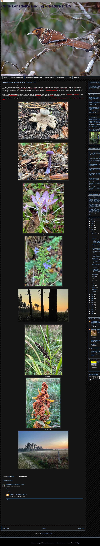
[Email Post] (17, 476)
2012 (92, 311)
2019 (92, 296)
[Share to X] (23, 476)
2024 (92, 225)
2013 (92, 309)
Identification (61, 77)
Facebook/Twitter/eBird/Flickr (34, 77)
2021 (92, 232)
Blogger (78, 543)
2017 (92, 300)
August (94, 276)
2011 (92, 313)
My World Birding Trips (17, 77)
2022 (92, 229)
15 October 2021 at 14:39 (20, 494)
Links (69, 77)
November (95, 236)
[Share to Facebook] (24, 476)
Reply (7, 488)
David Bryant (9, 484)
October (94, 238)
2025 (92, 223)
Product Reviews (49, 77)
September (95, 274)
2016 (92, 302)
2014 (92, 307)
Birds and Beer (95, 360)
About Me (76, 77)
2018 (92, 298)
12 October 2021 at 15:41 (18, 484)
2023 (92, 227)
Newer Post (5, 528)
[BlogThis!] (21, 476)
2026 (92, 221)
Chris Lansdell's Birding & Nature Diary (36, 6)
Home (5, 77)
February (94, 289)
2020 (92, 294)
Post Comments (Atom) (46, 533)
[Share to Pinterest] (26, 476)
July (93, 278)
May (93, 283)
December (95, 233)
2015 (92, 305)
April (93, 285)
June (93, 280)
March (94, 287)
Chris (11, 494)
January (94, 291)
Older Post (81, 528)
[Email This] (20, 476)
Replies (9, 491)
